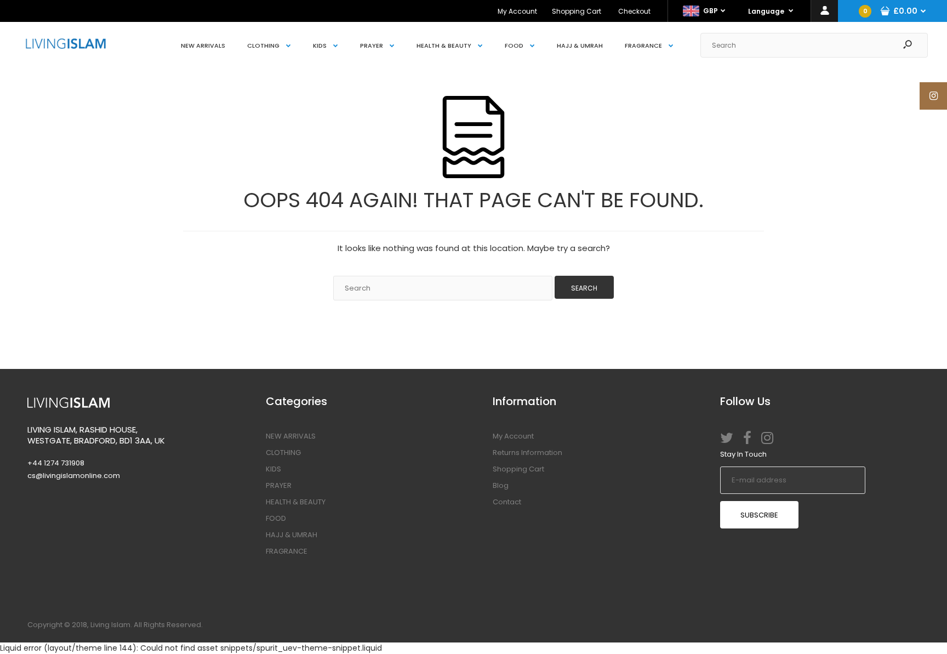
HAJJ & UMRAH (291, 535)
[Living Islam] (66, 46)
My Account (517, 11)
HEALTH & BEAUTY (296, 502)
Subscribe (759, 515)
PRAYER (279, 485)
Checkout (634, 11)
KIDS (273, 469)
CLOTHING (283, 452)
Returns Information (527, 452)
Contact (507, 502)
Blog (501, 485)
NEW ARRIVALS (291, 436)
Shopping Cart (576, 11)
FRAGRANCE (286, 551)
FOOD (276, 518)
